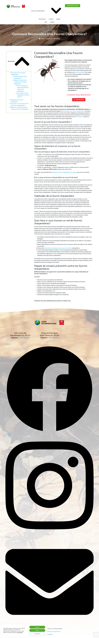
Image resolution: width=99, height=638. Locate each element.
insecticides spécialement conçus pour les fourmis (58, 248)
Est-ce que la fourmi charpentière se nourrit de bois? (23, 95)
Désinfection (42, 19)
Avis (46, 22)
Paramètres (37, 633)
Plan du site (49, 634)
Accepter (37, 627)
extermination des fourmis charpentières (73, 111)
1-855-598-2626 (10, 1)
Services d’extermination (38, 11)
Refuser (37, 630)
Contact (52, 22)
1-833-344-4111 (53, 338)
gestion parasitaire (79, 72)
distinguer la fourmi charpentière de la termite (64, 172)
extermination (79, 116)
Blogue (58, 19)
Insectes (57, 38)
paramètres (20, 632)
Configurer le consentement (53, 631)
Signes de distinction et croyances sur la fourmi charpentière (20, 82)
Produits (51, 19)
